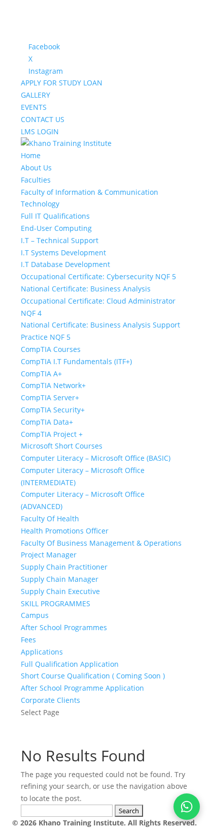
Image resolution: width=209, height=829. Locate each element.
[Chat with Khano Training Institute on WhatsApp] (186, 806)
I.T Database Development (65, 264)
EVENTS (34, 107)
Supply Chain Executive (60, 591)
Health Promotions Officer (65, 531)
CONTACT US (42, 119)
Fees (28, 639)
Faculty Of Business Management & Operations (101, 543)
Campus (35, 615)
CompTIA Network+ (53, 385)
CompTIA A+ (41, 373)
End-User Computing (56, 228)
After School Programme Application (82, 688)
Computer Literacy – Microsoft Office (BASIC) (95, 458)
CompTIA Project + (52, 434)
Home (31, 155)
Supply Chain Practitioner (64, 567)
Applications (42, 652)
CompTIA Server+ (50, 397)
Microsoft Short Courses (61, 446)
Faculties (36, 180)
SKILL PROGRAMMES (55, 603)
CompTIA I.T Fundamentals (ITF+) (76, 361)
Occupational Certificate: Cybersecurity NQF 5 (98, 276)
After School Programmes (64, 627)
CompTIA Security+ (53, 409)
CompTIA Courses (51, 349)
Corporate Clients (50, 700)
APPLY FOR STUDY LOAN (61, 82)
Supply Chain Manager (59, 579)
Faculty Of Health (50, 518)
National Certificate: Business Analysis (86, 288)
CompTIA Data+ (47, 422)
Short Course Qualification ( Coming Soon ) (93, 675)
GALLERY (35, 95)
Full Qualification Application (70, 664)
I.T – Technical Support (59, 240)
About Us (36, 167)
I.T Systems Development (63, 252)
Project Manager (49, 554)
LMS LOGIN (40, 131)
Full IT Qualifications (55, 216)
